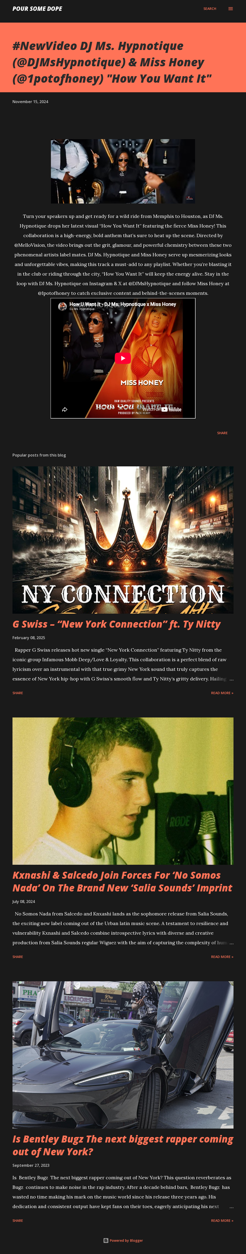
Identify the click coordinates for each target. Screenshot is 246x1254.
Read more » (222, 693)
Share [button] (222, 433)
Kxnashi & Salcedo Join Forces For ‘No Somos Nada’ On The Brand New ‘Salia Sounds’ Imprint (122, 881)
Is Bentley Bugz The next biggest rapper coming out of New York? (122, 1145)
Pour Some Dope (37, 8)
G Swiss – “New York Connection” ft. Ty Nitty (116, 623)
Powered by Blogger (126, 1240)
